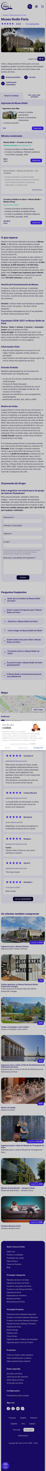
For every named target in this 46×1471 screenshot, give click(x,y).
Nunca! (7, 748)
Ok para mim (38, 748)
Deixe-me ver (23, 748)
